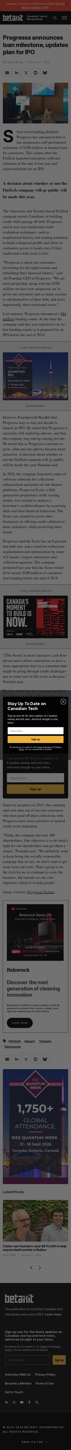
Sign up (35, 739)
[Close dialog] (63, 701)
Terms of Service (43, 747)
